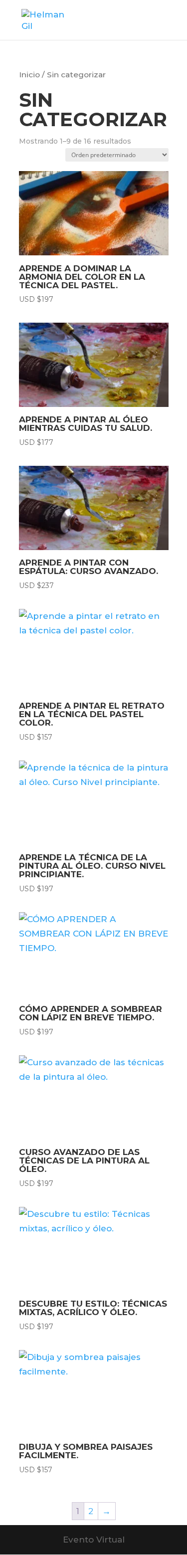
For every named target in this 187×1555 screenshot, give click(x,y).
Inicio (29, 74)
